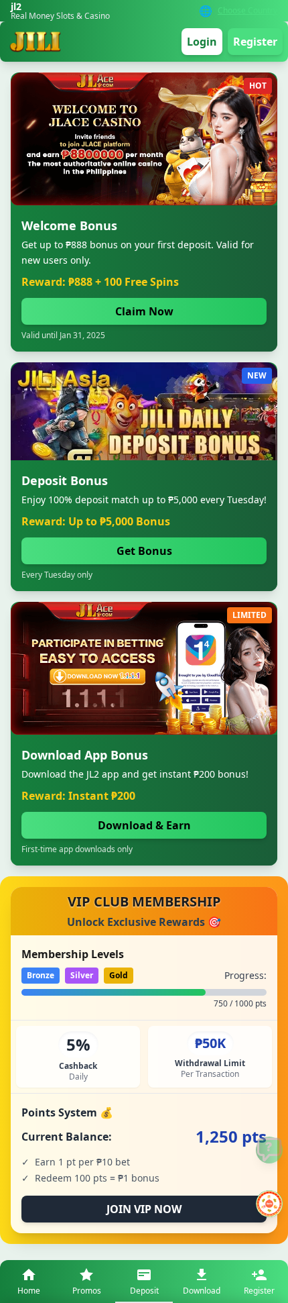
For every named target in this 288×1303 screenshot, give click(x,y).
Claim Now (144, 311)
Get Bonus (144, 550)
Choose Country (247, 10)
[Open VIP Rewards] (269, 1203)
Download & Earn (144, 825)
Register (255, 41)
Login (202, 41)
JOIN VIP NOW (144, 1209)
